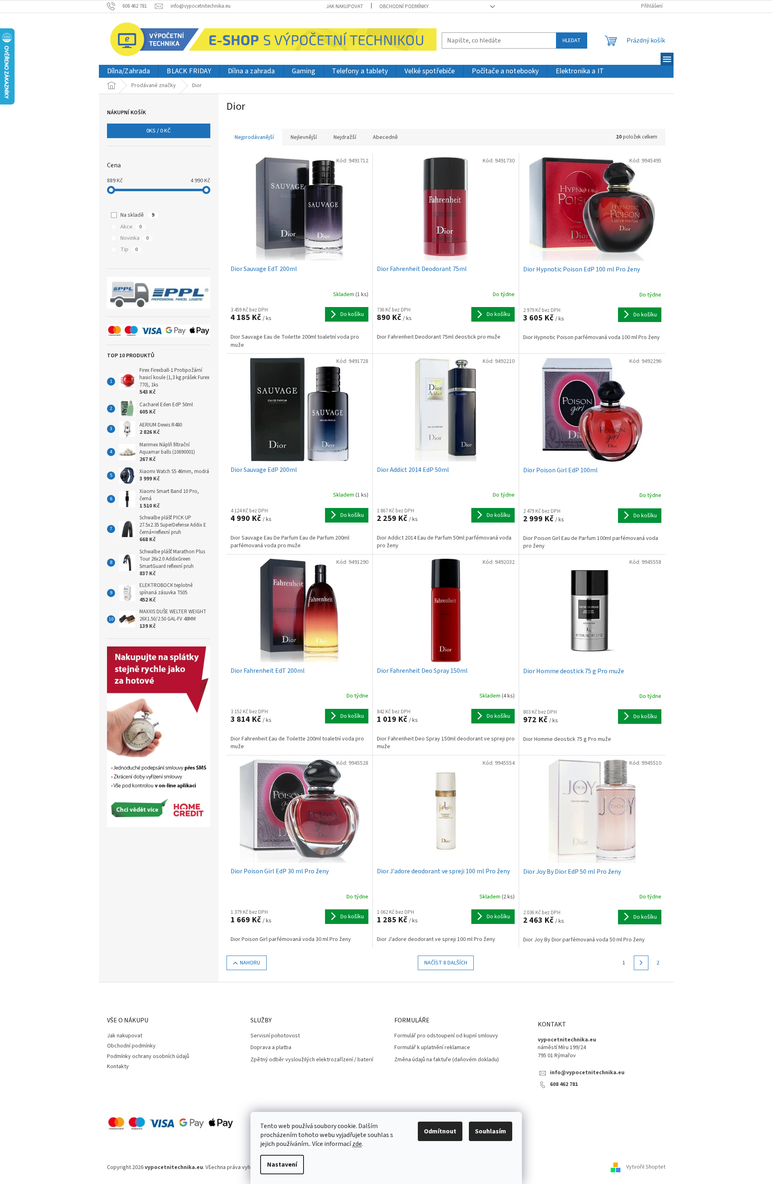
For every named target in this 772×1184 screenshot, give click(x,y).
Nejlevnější (304, 137)
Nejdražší (345, 137)
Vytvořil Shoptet (645, 1167)
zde (357, 1143)
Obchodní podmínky (404, 6)
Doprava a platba (270, 1048)
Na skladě (137, 215)
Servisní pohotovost (275, 1036)
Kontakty (118, 1066)
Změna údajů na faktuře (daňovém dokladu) (446, 1060)
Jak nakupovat (344, 6)
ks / (158, 131)
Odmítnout (440, 1131)
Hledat (571, 40)
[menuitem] (128, 71)
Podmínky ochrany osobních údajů (148, 1056)
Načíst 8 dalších (445, 963)
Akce (131, 227)
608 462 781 (564, 1084)
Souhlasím (490, 1131)
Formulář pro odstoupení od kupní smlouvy (446, 1036)
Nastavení (282, 1164)
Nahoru (250, 963)
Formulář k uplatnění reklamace (432, 1048)
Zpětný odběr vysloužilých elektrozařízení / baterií (311, 1060)
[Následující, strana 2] (641, 963)
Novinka (134, 238)
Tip (129, 249)
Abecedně (385, 137)
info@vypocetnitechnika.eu (587, 1073)
